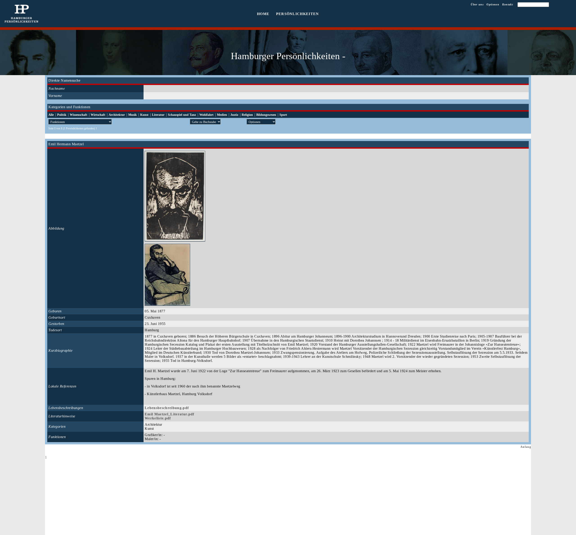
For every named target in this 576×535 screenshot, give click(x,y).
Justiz (234, 114)
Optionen (492, 4)
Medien (222, 114)
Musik (132, 114)
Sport (283, 114)
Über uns (477, 4)
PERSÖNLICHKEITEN (297, 14)
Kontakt (507, 4)
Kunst (144, 114)
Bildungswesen (266, 114)
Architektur (117, 114)
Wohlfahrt (206, 114)
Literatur (158, 114)
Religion (247, 114)
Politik (61, 114)
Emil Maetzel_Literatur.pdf (169, 414)
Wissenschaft (78, 114)
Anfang (525, 446)
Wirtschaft (98, 114)
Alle (51, 114)
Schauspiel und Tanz (182, 114)
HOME (263, 14)
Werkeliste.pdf (158, 418)
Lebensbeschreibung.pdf (167, 408)
